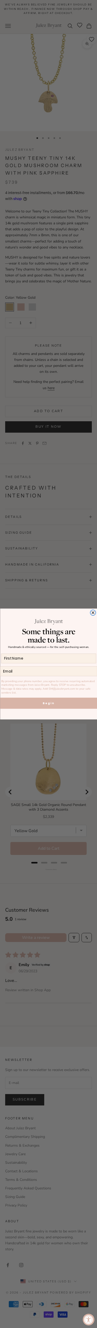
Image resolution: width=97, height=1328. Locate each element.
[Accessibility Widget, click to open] (88, 1319)
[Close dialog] (92, 612)
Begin (48, 703)
